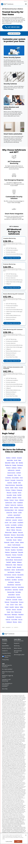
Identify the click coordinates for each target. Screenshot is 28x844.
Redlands (19, 562)
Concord (7, 480)
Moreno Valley (20, 535)
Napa (12, 537)
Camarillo (18, 470)
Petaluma (7, 552)
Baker (19, 460)
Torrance (21, 602)
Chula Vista (8, 477)
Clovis (21, 477)
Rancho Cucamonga (16, 557)
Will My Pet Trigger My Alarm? (7, 676)
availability (8, 627)
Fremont (12, 500)
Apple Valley (10, 460)
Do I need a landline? (7, 669)
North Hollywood (18, 537)
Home (3, 627)
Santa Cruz (14, 587)
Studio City (8, 599)
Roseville (19, 567)
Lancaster (14, 520)
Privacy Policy (5, 659)
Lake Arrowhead (10, 517)
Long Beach (20, 522)
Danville (15, 482)
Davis (19, 482)
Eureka (14, 495)
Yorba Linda (18, 617)
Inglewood (20, 510)
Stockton (19, 597)
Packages (4, 643)
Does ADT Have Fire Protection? (7, 666)
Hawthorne (20, 505)
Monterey (13, 535)
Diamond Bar (19, 485)
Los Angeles (14, 525)
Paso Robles (20, 550)
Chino (19, 475)
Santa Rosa (15, 589)
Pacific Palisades (16, 545)
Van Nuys (8, 609)
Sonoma (18, 594)
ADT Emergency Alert (19, 654)
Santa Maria (21, 587)
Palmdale (21, 547)
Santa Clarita (7, 587)
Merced (8, 530)
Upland (6, 607)
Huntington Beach (9, 510)
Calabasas (14, 467)
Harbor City (13, 505)
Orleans (22, 542)
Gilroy (14, 502)
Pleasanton (8, 555)
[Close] (25, 835)
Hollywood (9, 622)
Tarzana (20, 599)
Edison (16, 487)
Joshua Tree (9, 512)
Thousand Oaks (14, 602)
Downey (7, 487)
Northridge (9, 540)
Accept (18, 841)
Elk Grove (9, 492)
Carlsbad (18, 472)
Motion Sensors (18, 648)
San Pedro (20, 579)
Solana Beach (11, 594)
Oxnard (9, 545)
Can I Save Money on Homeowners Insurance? (7, 685)
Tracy (7, 604)
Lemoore (20, 520)
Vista (12, 612)
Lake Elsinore (18, 517)
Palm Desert (7, 547)
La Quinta (10, 515)
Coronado (12, 480)
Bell (17, 462)
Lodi (10, 522)
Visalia (8, 612)
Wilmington (14, 614)
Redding (14, 562)
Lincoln (6, 522)
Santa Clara (18, 584)
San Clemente (11, 572)
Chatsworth (10, 475)
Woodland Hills (10, 617)
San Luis (20, 619)
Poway (8, 557)
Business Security (6, 648)
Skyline (19, 622)
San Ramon (11, 582)
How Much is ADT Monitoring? (6, 680)
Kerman (15, 512)
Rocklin (14, 567)
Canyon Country (11, 472)
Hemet (11, 507)
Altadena (8, 457)
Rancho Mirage (9, 559)
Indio (16, 510)
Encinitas (14, 492)
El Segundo (19, 490)
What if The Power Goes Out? (8, 672)
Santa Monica (8, 589)
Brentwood (20, 465)
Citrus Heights (15, 477)
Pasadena (13, 550)
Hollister (22, 507)
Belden (13, 462)
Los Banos (20, 525)
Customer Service (6, 653)
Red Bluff (8, 562)
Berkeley (21, 462)
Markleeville (19, 527)
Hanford (7, 505)
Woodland (20, 614)
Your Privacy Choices (7, 656)
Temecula (7, 602)
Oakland (20, 540)
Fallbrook (9, 497)
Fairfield (19, 495)
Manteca (13, 527)
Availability (4, 640)
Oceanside (6, 542)
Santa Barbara (10, 584)
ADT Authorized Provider (18, 651)
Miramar (15, 622)
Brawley (14, 465)
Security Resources (18, 640)
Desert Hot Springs (10, 485)
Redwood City (9, 564)
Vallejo (21, 607)
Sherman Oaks (10, 592)
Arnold (15, 460)
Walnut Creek (18, 612)
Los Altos (7, 525)
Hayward (6, 507)
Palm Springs (15, 547)
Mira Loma (18, 530)
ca (12, 627)
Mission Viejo (8, 532)
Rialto (14, 564)
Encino (19, 492)
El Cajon (21, 487)
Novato (15, 540)
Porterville (19, 555)
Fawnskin (14, 497)
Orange (17, 542)
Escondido (9, 495)
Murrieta (7, 537)
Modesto (15, 532)
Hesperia (16, 507)
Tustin (16, 604)
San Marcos (18, 577)
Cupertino (9, 482)
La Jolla (20, 512)
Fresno (16, 500)
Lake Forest (8, 520)
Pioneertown (14, 552)
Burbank (8, 467)
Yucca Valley (14, 619)
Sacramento (7, 569)
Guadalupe (20, 502)
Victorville (19, 609)
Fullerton (21, 500)
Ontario (12, 542)
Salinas (13, 569)
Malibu (8, 527)
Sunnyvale (14, 599)
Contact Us (5, 650)
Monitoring (16, 645)
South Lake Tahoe (11, 597)
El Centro (8, 490)
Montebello (7, 535)
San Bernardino (20, 569)
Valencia (17, 607)
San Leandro (20, 574)
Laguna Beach (16, 515)
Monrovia (20, 532)
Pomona (14, 555)
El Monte (13, 490)
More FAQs (4, 689)
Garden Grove (8, 502)
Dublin (11, 487)
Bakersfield (7, 462)
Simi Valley (18, 592)
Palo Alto (7, 550)
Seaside (21, 589)
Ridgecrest (19, 564)
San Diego (17, 572)
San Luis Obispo (11, 577)
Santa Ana (17, 582)
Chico (15, 475)
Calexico (20, 467)
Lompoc (14, 522)
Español (25, 1)
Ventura (14, 609)
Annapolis (19, 457)
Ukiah (20, 604)
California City (11, 470)
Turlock (12, 604)
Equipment (16, 643)
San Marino (8, 579)
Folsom (19, 497)
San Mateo (14, 579)
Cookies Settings (9, 841)
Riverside (9, 567)
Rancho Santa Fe (18, 559)
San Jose (14, 574)
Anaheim (14, 457)
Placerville (20, 552)
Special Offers (5, 645)
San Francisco (7, 574)
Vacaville (12, 607)
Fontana (6, 500)
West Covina (8, 614)
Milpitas (13, 530)
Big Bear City (8, 465)
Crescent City (19, 480)
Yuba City (8, 619)
